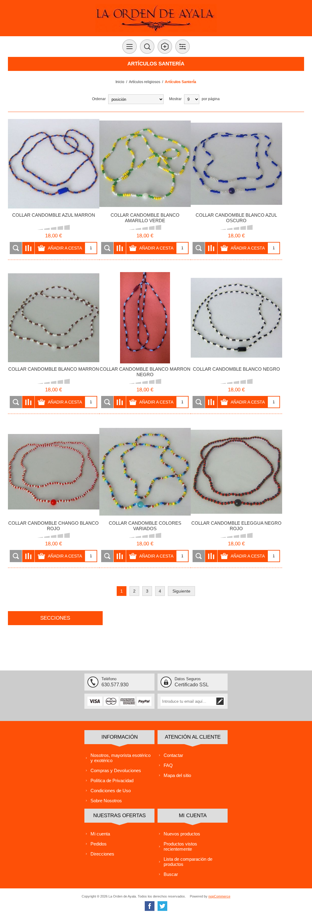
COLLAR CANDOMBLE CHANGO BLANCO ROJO (53, 525)
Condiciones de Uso (110, 790)
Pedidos (98, 843)
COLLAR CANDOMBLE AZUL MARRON (53, 215)
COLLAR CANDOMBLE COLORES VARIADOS (145, 525)
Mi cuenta (100, 833)
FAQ (168, 765)
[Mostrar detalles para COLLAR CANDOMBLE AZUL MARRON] (53, 163)
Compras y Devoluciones (115, 770)
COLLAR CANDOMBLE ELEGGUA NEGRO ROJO (236, 525)
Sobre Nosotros (106, 800)
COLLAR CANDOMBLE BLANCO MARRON (53, 369)
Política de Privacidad (111, 780)
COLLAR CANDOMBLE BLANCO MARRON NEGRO (145, 371)
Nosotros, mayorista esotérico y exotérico (120, 758)
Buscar (171, 874)
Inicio (119, 82)
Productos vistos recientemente (180, 846)
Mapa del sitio (177, 775)
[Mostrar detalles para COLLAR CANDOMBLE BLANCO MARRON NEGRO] (145, 317)
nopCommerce (219, 896)
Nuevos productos (182, 833)
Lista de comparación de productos (188, 861)
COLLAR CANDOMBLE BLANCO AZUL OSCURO (236, 217)
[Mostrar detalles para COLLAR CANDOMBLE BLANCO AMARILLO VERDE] (145, 163)
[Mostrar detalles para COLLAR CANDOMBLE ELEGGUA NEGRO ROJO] (236, 471)
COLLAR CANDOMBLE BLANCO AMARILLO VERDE (145, 217)
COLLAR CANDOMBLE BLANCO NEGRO (236, 369)
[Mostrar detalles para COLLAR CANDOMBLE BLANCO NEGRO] (236, 317)
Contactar (173, 755)
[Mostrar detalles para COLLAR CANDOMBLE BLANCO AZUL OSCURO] (236, 163)
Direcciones (102, 853)
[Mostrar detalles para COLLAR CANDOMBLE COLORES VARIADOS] (145, 471)
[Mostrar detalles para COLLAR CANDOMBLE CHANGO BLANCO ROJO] (53, 471)
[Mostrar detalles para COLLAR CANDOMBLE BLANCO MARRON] (53, 317)
